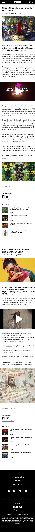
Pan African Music (9, 13)
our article (9, 346)
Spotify (4, 352)
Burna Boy (13, 408)
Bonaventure (24, 136)
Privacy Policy (17, 477)
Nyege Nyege (23, 55)
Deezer (11, 352)
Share (31, 1)
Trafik (14, 514)
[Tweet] (7, 196)
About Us (17, 481)
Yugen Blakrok (16, 113)
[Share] (3, 196)
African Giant (6, 408)
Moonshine (24, 514)
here (31, 357)
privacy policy (19, 518)
